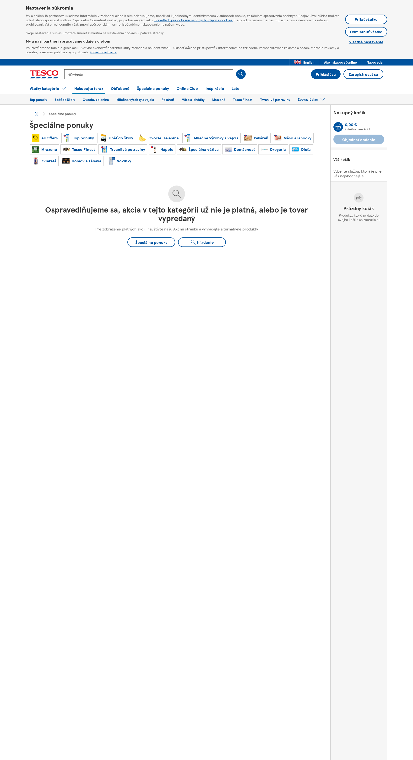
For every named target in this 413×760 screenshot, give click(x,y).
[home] (36, 113)
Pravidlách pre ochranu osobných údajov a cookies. (193, 19)
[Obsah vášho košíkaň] (338, 127)
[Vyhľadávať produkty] (241, 74)
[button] (304, 62)
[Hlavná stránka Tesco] (44, 74)
